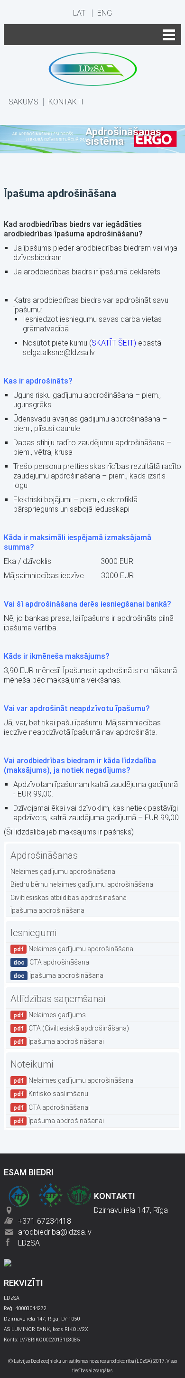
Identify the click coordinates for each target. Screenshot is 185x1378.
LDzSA (29, 1242)
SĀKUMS (23, 102)
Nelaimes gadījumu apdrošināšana (62, 871)
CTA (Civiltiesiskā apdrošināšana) (71, 1028)
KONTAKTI (65, 102)
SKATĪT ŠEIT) (114, 342)
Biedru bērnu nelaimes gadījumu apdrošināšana (81, 884)
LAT (79, 13)
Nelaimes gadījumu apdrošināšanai (74, 1080)
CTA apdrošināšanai (51, 1107)
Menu (92, 34)
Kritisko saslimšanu (50, 1093)
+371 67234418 (44, 1221)
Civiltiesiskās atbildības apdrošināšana (68, 897)
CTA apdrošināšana (51, 962)
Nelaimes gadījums (49, 1015)
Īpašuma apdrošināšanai (58, 1041)
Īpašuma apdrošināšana (47, 910)
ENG (104, 13)
